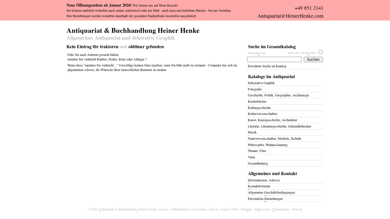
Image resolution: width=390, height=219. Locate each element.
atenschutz (280, 209)
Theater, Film (257, 150)
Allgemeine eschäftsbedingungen (271, 192)
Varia (251, 157)
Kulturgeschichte (259, 107)
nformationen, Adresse (264, 180)
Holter (112, 59)
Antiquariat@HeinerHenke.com (290, 15)
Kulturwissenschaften (262, 113)
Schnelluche (257, 52)
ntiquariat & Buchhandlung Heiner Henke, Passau (133, 209)
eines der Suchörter (302, 52)
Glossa (297, 209)
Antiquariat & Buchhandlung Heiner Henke (133, 29)
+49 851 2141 (309, 7)
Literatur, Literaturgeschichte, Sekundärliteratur (279, 126)
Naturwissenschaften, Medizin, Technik (274, 138)
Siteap (246, 209)
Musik (252, 132)
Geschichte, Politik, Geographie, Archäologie (278, 95)
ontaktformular (259, 186)
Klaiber (102, 59)
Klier (122, 59)
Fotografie (255, 89)
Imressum (262, 209)
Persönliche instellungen (265, 198)
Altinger (138, 59)
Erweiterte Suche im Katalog (267, 66)
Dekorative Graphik (261, 82)
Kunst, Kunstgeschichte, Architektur (272, 119)
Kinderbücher (257, 101)
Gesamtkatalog (258, 163)
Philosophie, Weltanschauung (268, 144)
